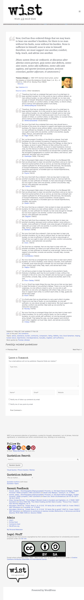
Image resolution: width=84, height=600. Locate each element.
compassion (43, 336)
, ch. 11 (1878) (31, 507)
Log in (11, 520)
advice (14, 336)
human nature (11, 338)
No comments (23, 333)
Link (8, 333)
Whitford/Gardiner (31, 120)
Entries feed (13, 522)
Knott (26, 295)
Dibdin (26, 203)
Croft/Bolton (28, 256)
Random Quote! (14, 465)
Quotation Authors (13, 482)
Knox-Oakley (29, 280)
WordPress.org (14, 526)
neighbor (49, 338)
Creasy (26, 322)
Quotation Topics (13, 483)
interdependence (32, 338)
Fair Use (23, 538)
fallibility (56, 336)
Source (20, 84)
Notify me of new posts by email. (21, 404)
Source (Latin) (21, 91)
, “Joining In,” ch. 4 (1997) (59, 492)
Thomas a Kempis (24, 340)
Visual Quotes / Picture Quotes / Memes (21, 470)
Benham (27, 229)
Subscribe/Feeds (18, 451)
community (34, 336)
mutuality (42, 338)
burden (27, 336)
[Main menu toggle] (79, 11)
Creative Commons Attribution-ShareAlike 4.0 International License (42, 558)
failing (50, 336)
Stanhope (27, 156)
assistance (20, 336)
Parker (27, 186)
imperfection (21, 338)
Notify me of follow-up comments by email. (25, 399)
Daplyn (26, 267)
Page (26, 135)
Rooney (27, 309)
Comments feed (14, 524)
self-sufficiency (58, 338)
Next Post (77, 349)
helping (77, 336)
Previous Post (11, 349)
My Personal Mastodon (15, 529)
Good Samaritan (68, 336)
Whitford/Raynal (30, 105)
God (61, 336)
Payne (26, 173)
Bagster (28, 216)
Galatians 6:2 (23, 87)
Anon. (26, 243)
